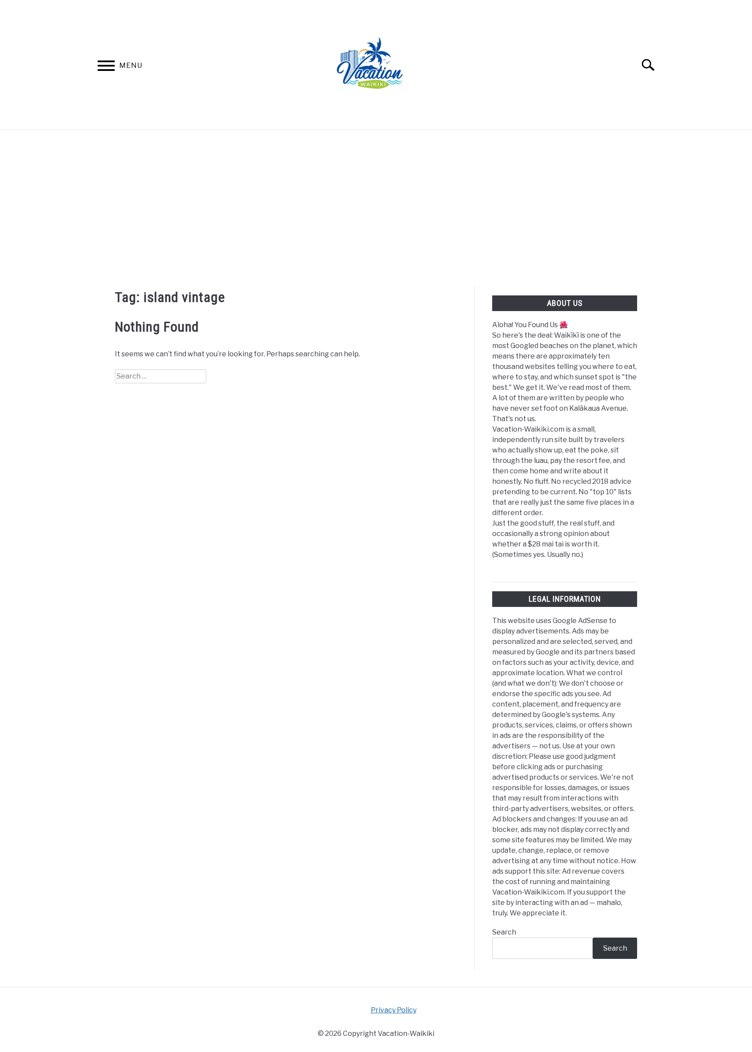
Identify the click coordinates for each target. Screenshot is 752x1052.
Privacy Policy (393, 1010)
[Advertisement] (376, 208)
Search (504, 932)
